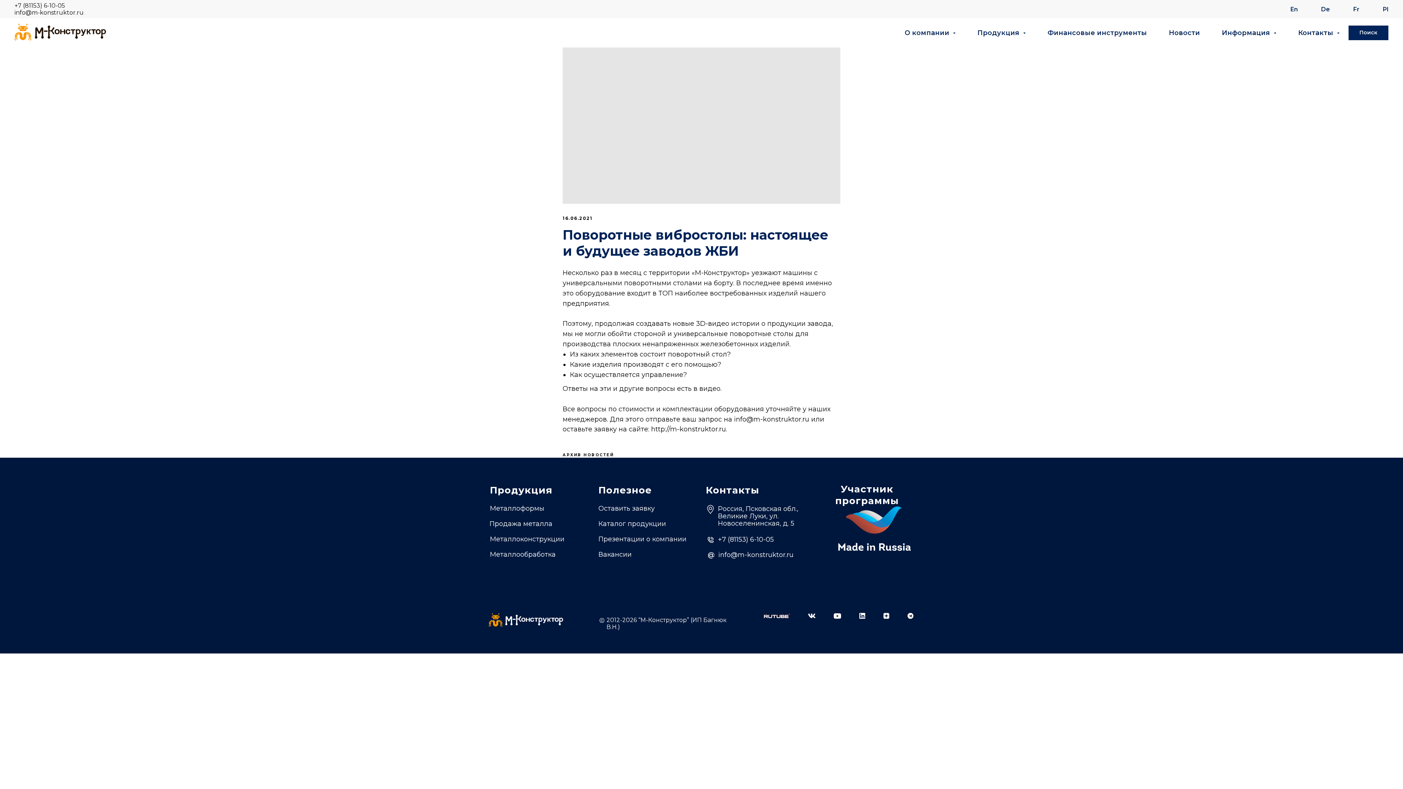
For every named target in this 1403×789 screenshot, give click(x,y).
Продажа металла (521, 524)
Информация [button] (1247, 33)
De (1325, 9)
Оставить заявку (626, 508)
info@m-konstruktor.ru (49, 12)
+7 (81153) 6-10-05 (40, 5)
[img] (777, 616)
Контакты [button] (1316, 33)
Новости (1184, 33)
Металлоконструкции (527, 539)
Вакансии (615, 554)
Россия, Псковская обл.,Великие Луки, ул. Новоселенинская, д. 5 (758, 516)
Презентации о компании (642, 539)
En (1294, 9)
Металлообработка (523, 554)
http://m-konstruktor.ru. (689, 429)
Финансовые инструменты (1097, 33)
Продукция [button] (999, 33)
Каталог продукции (632, 524)
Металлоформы (517, 508)
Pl (1385, 9)
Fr (1356, 9)
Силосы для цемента (526, 568)
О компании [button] (928, 33)
